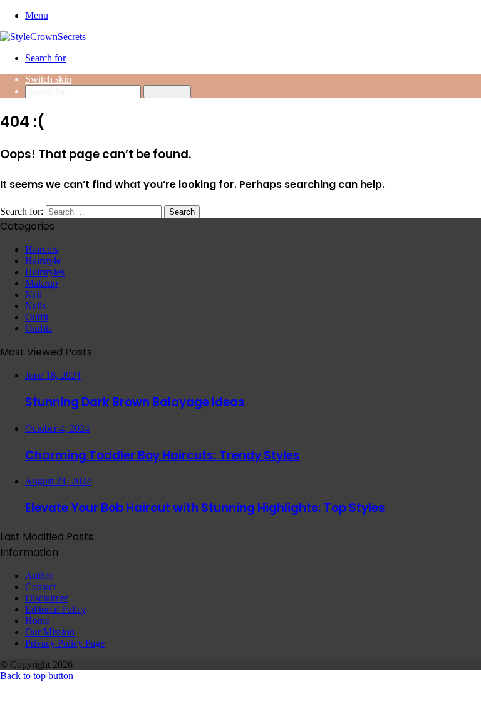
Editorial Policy (55, 609)
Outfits (38, 328)
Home (37, 620)
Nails (35, 305)
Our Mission (50, 631)
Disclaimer (46, 598)
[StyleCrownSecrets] (43, 36)
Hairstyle (43, 260)
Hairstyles (45, 272)
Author (39, 575)
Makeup (41, 283)
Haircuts (41, 249)
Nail (33, 294)
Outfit (36, 317)
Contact (40, 586)
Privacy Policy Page (65, 643)
